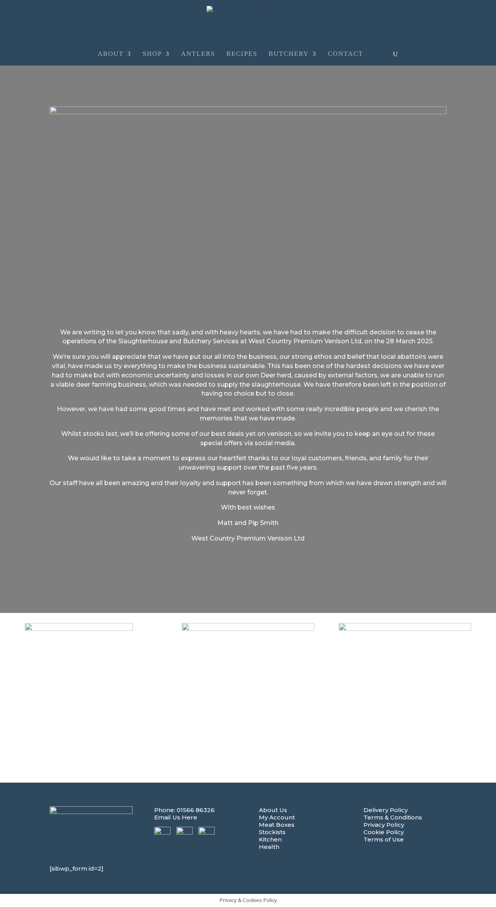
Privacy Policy (383, 824)
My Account (277, 817)
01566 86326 (196, 810)
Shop (152, 54)
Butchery (289, 54)
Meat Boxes (276, 824)
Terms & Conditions (392, 817)
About (111, 54)
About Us (273, 810)
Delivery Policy (385, 810)
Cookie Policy (383, 832)
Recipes (241, 54)
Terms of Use (383, 839)
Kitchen (270, 839)
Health (269, 846)
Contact (345, 54)
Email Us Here (175, 817)
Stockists (272, 832)
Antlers (198, 54)
